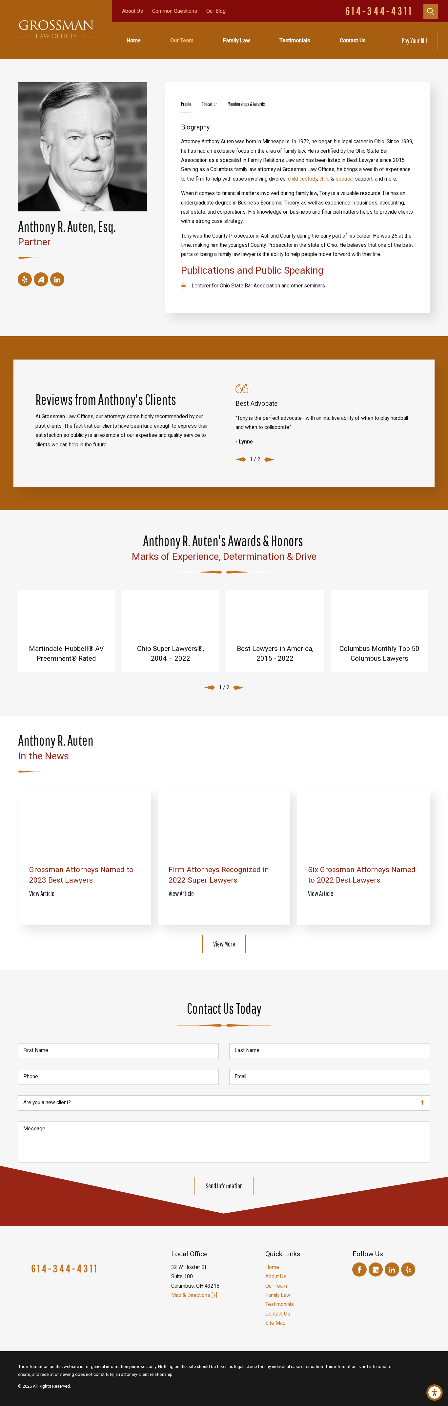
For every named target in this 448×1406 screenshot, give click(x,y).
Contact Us (353, 40)
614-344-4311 (379, 11)
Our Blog (216, 11)
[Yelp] (25, 279)
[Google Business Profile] (376, 1269)
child (324, 179)
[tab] (186, 106)
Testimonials (294, 40)
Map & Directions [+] (194, 1295)
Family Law (236, 40)
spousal (345, 179)
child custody (302, 179)
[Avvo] (41, 279)
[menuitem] (134, 40)
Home (134, 40)
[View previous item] (240, 459)
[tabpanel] (297, 207)
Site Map (275, 1323)
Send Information (224, 1186)
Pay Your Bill (414, 41)
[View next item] (269, 459)
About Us (132, 11)
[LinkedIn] (57, 279)
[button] (434, 1392)
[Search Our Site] (430, 11)
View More (224, 944)
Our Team (181, 40)
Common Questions (174, 11)
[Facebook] (359, 1269)
